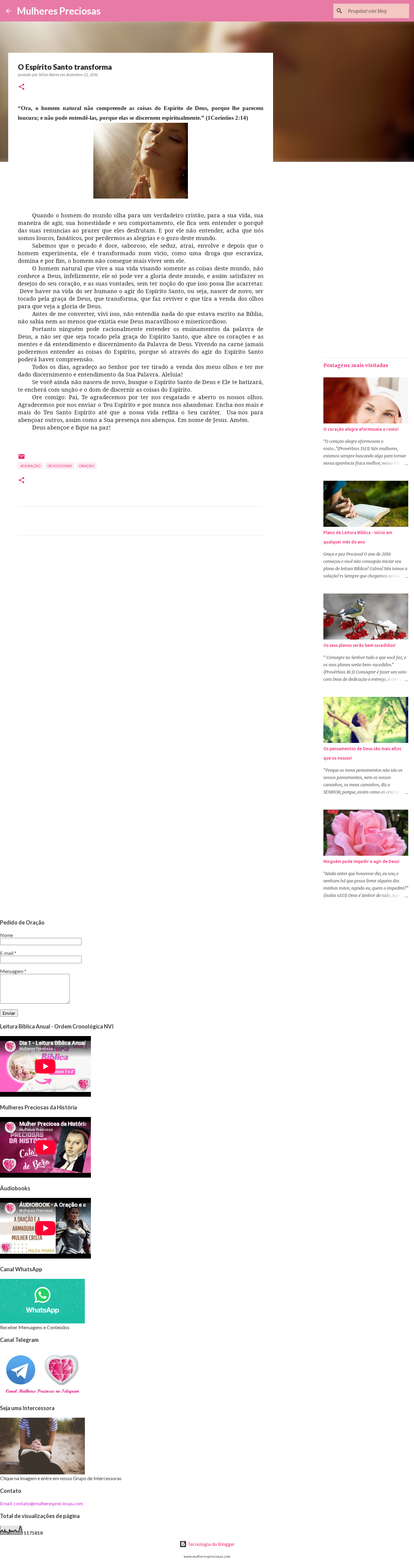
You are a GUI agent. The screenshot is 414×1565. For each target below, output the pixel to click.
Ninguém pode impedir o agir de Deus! (361, 861)
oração (86, 465)
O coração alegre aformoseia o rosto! (361, 429)
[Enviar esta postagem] (21, 458)
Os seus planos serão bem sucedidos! (359, 645)
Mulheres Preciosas (59, 11)
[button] (21, 87)
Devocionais (60, 465)
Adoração (30, 465)
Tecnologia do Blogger (211, 1544)
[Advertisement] (140, 596)
